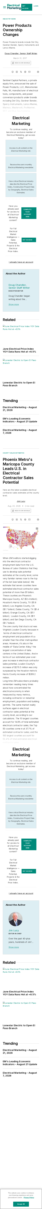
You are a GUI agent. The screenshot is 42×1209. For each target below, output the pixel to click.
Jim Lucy (21, 501)
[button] (4, 7)
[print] (38, 72)
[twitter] (21, 72)
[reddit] (25, 72)
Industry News (9, 19)
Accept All (21, 1204)
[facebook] (12, 72)
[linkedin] (17, 72)
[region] (21, 1199)
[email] (29, 72)
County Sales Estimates (13, 453)
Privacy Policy (29, 1197)
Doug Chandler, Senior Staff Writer (21, 53)
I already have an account (21, 262)
